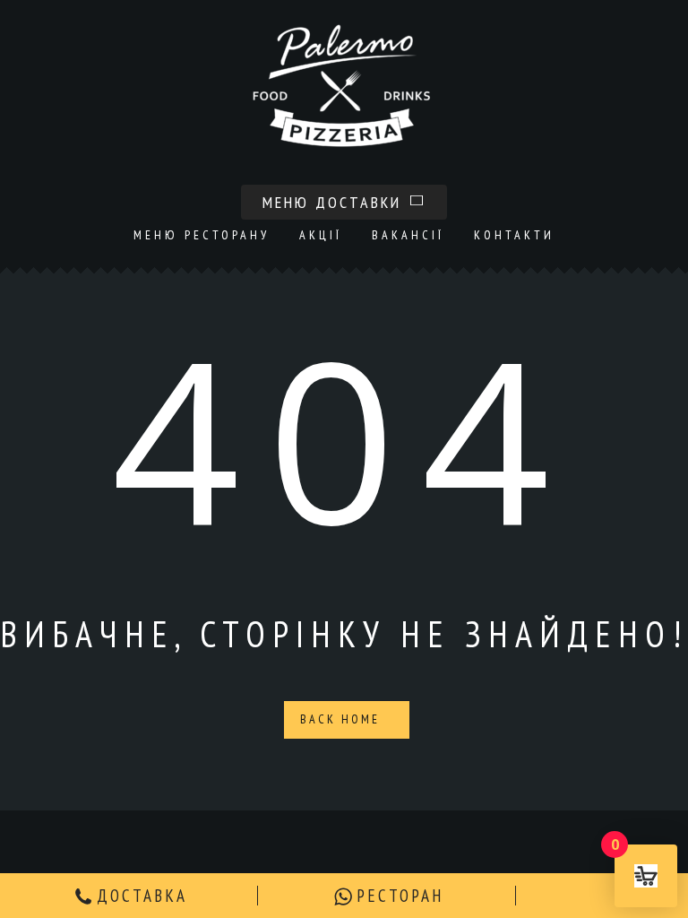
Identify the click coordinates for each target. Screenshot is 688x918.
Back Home (342, 719)
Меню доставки (335, 202)
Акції (320, 235)
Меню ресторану (201, 235)
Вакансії (408, 235)
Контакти (514, 235)
